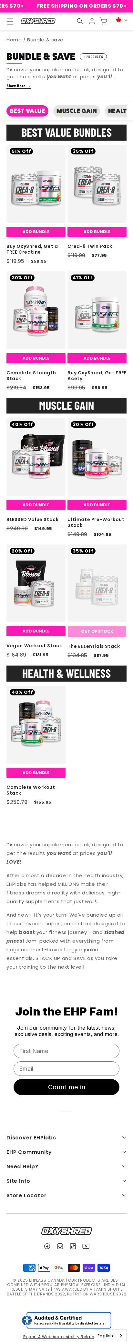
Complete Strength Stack (31, 375)
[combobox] (110, 1335)
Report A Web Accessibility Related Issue (66, 1336)
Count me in (66, 1087)
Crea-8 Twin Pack (89, 246)
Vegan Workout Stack (34, 646)
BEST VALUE (28, 111)
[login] (92, 21)
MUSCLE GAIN (76, 111)
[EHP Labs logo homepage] (38, 21)
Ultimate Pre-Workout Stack (95, 522)
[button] (80, 21)
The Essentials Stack (93, 646)
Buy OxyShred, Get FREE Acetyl (96, 375)
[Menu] (7, 21)
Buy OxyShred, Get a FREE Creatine (32, 249)
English (105, 1336)
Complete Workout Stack (30, 790)
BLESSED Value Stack (32, 519)
